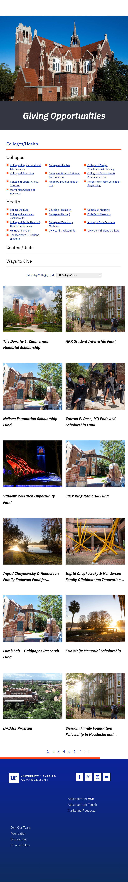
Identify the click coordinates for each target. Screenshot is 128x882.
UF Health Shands (20, 230)
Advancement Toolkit (82, 804)
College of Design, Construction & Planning (101, 167)
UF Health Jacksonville (62, 230)
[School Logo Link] (34, 778)
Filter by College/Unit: (41, 275)
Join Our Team (21, 827)
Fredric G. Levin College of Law (63, 183)
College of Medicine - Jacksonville (22, 216)
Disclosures (19, 839)
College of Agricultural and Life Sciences (25, 167)
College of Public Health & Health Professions (25, 224)
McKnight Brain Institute (101, 222)
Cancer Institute (19, 209)
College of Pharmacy (99, 214)
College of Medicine (98, 209)
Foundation (18, 833)
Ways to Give (19, 261)
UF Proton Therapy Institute (103, 230)
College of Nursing (59, 214)
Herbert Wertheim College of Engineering (103, 183)
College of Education (22, 173)
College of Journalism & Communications (101, 175)
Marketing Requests (82, 810)
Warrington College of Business (22, 191)
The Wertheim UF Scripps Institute (24, 236)
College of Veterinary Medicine (61, 224)
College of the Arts (59, 165)
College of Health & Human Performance (64, 175)
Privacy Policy (20, 845)
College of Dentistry (60, 209)
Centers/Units (20, 247)
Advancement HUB (81, 799)
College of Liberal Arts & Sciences (24, 183)
